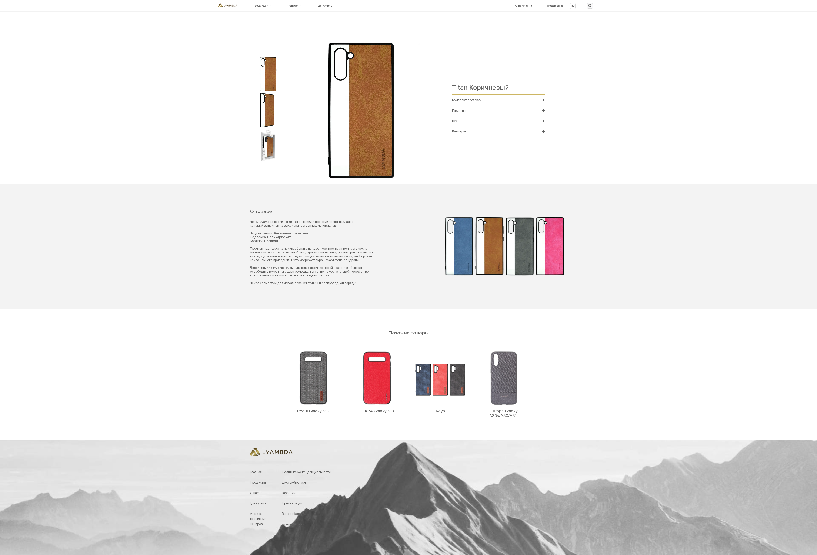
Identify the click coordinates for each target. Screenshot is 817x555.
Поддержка (555, 5)
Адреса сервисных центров (258, 519)
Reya (440, 411)
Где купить (324, 5)
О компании (523, 5)
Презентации (292, 503)
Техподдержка (293, 524)
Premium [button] (292, 5)
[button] (575, 6)
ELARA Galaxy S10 (377, 411)
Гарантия (288, 493)
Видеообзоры (292, 514)
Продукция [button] (260, 5)
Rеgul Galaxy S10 (313, 411)
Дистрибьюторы (294, 482)
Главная (256, 472)
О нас (254, 493)
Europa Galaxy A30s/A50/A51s (503, 413)
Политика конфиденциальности (306, 472)
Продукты (258, 482)
